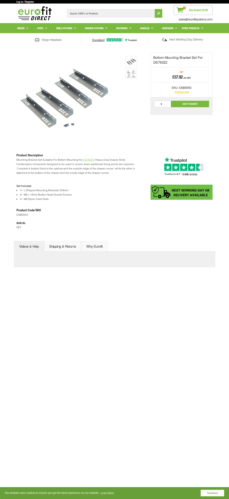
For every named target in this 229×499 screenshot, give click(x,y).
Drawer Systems (94, 28)
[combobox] (111, 13)
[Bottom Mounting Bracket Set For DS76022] (131, 62)
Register (29, 1)
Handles (145, 28)
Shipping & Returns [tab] (62, 246)
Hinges (21, 28)
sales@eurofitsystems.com (196, 19)
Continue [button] (212, 493)
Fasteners (122, 28)
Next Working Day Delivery (186, 39)
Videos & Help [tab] (29, 246)
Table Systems (64, 28)
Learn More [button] (107, 492)
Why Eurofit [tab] (94, 246)
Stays (40, 28)
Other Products (190, 28)
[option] (131, 62)
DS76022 (88, 159)
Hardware (167, 28)
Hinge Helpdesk (52, 39)
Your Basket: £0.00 (198, 9)
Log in (19, 1)
